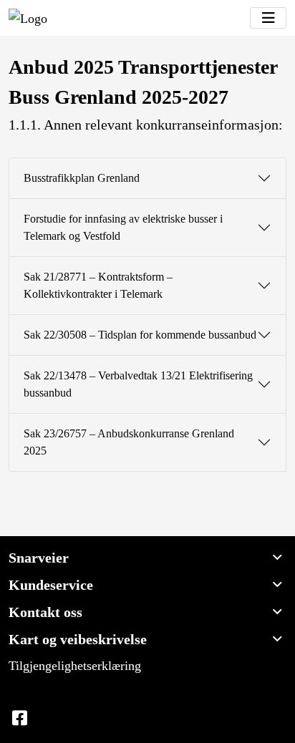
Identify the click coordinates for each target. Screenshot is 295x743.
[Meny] (268, 18)
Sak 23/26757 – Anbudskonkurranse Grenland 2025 (129, 442)
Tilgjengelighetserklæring (75, 666)
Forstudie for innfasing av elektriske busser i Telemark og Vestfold (123, 227)
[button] (147, 557)
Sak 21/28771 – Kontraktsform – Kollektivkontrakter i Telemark (98, 285)
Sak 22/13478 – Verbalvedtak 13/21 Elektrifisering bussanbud (138, 384)
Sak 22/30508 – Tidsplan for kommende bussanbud (140, 335)
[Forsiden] (28, 18)
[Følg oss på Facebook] (19, 718)
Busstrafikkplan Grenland (82, 178)
